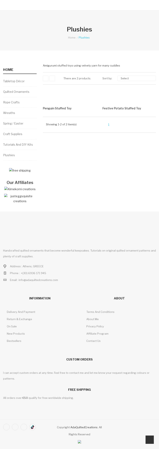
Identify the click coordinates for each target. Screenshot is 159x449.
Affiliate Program (97, 333)
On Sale (11, 326)
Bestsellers (13, 340)
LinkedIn (32, 427)
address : (16, 266)
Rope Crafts (11, 102)
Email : (14, 280)
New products (15, 333)
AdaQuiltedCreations (84, 427)
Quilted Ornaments (16, 91)
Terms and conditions (100, 311)
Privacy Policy (95, 326)
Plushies (9, 155)
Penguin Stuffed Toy (57, 108)
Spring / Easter (13, 123)
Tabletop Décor (14, 81)
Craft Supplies (12, 134)
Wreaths (9, 113)
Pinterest (15, 427)
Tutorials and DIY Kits (18, 144)
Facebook (6, 427)
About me (92, 319)
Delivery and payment (20, 311)
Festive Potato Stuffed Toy (121, 108)
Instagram (23, 427)
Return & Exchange (19, 319)
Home (8, 70)
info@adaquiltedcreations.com (38, 280)
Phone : (15, 273)
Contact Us (93, 340)
